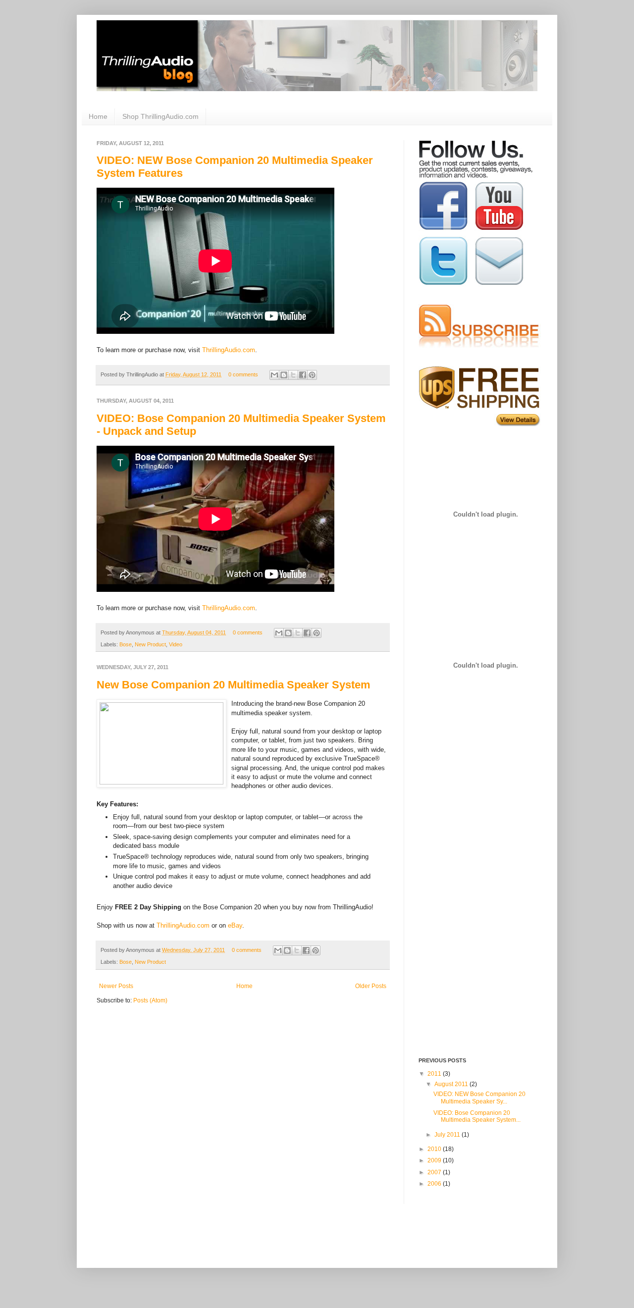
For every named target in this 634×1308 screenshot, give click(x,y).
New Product (150, 644)
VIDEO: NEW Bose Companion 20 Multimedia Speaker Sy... (479, 1097)
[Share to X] (293, 375)
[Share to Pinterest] (312, 375)
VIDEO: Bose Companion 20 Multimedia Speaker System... (477, 1116)
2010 (435, 1149)
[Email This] (274, 375)
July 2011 (448, 1134)
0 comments (243, 374)
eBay (235, 925)
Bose (125, 644)
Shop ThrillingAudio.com (160, 116)
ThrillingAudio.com (228, 350)
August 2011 (452, 1084)
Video (175, 644)
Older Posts (370, 986)
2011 (435, 1073)
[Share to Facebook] (303, 375)
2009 (435, 1160)
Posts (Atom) (150, 1000)
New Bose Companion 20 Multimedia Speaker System (233, 685)
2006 (435, 1183)
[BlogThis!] (284, 375)
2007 (435, 1172)
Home (98, 116)
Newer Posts (116, 986)
